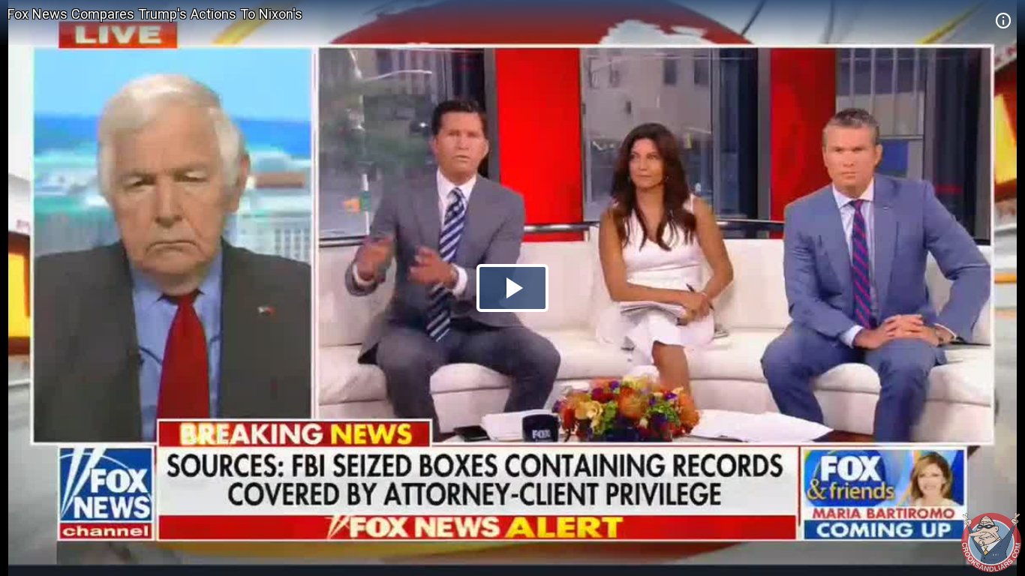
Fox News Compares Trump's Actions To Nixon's (155, 14)
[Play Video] (512, 288)
